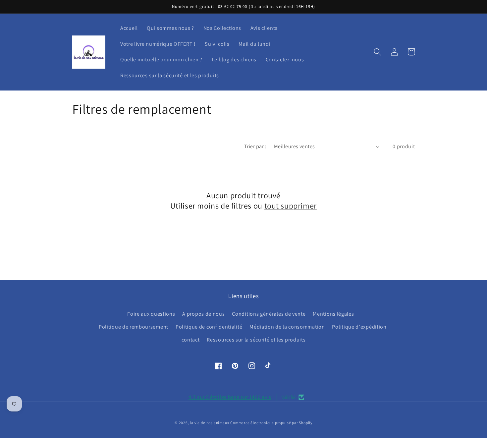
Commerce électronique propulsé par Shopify (271, 422)
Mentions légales (333, 313)
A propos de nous (203, 313)
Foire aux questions (151, 313)
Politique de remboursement (133, 326)
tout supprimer (290, 206)
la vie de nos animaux (209, 422)
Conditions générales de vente (268, 313)
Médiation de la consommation (287, 326)
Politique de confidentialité (209, 326)
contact (191, 339)
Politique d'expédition (359, 326)
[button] (377, 51)
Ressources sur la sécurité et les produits (256, 339)
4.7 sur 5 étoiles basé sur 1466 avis (230, 397)
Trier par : (255, 146)
